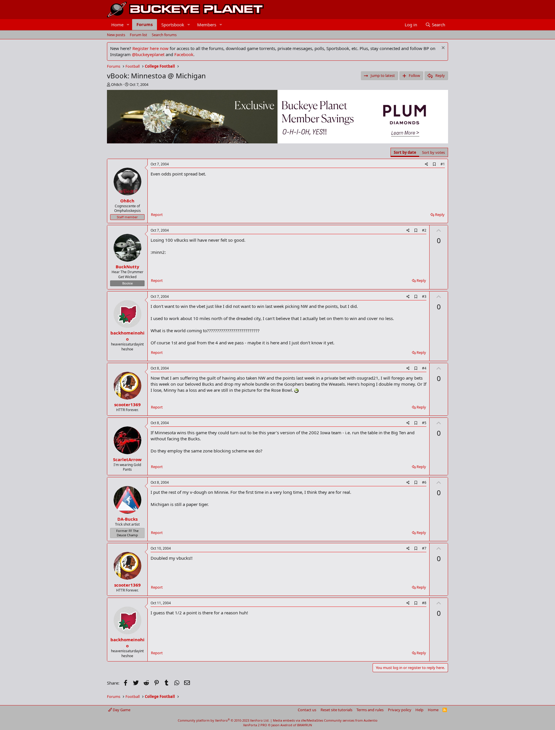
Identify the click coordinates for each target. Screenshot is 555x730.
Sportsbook (172, 24)
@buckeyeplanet (148, 54)
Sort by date (405, 152)
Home (117, 24)
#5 (424, 422)
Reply (440, 214)
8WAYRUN (304, 725)
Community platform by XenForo (223, 720)
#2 (424, 230)
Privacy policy (399, 709)
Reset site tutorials (336, 709)
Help (419, 709)
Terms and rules (370, 709)
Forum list (138, 34)
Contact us (307, 709)
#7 (424, 548)
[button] (128, 24)
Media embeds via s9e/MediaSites (298, 720)
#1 (443, 164)
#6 (424, 482)
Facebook (183, 54)
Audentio (371, 720)
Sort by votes (433, 152)
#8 (424, 602)
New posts (116, 34)
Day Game (121, 709)
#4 (424, 368)
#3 (424, 296)
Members (206, 24)
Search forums (164, 34)
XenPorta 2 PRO (255, 725)
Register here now (150, 48)
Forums (144, 24)
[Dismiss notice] (442, 48)
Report (157, 214)
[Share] (426, 164)
